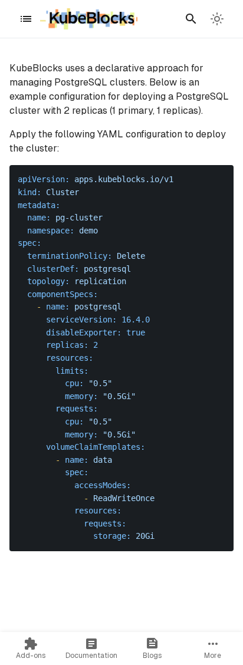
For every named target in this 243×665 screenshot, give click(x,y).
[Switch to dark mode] (217, 19)
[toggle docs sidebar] (26, 19)
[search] (191, 19)
